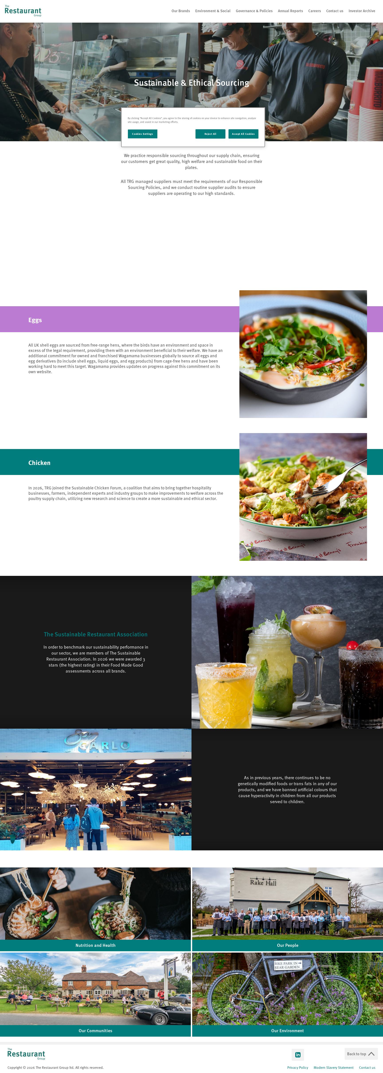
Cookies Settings (142, 133)
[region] (193, 127)
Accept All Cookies (243, 133)
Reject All (210, 133)
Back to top (356, 1053)
